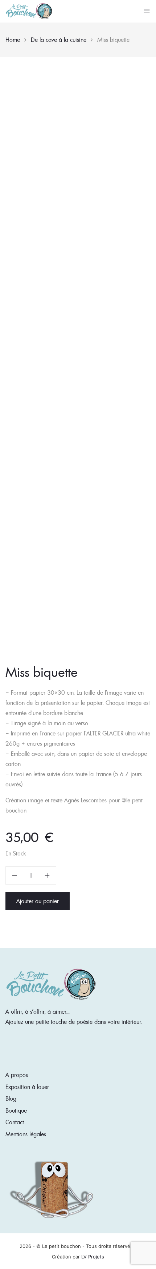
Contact (14, 1122)
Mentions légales (25, 1134)
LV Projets (92, 1257)
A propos (16, 1074)
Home (12, 39)
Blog (10, 1098)
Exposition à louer (27, 1086)
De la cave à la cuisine (58, 39)
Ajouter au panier (37, 901)
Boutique (16, 1110)
